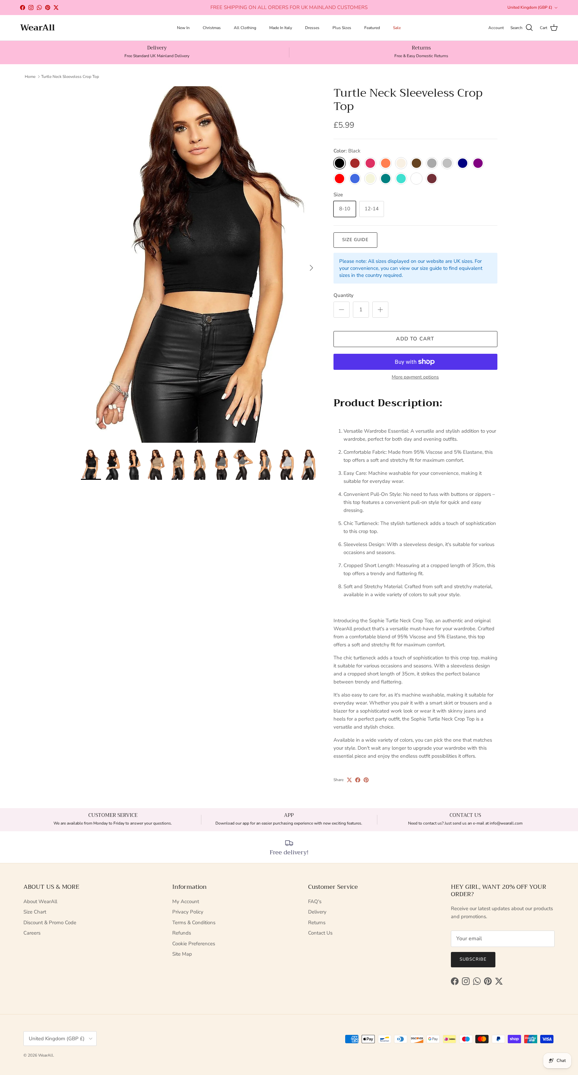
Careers (31, 933)
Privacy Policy (187, 911)
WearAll (45, 1055)
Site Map (182, 954)
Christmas (212, 27)
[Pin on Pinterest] (366, 779)
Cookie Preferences (193, 943)
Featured (372, 27)
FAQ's (314, 901)
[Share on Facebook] (357, 779)
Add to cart (415, 338)
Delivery (317, 911)
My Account (185, 901)
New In (183, 27)
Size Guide (355, 240)
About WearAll (40, 901)
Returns (316, 922)
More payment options (415, 377)
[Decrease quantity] (341, 310)
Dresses (312, 27)
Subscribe (473, 959)
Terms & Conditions (193, 922)
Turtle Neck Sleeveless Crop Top (70, 76)
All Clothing (245, 27)
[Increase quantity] (380, 310)
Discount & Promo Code (49, 922)
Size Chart (34, 911)
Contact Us (320, 933)
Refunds (181, 933)
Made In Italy (280, 27)
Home (30, 76)
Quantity (343, 295)
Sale (397, 27)
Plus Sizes (341, 27)
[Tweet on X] (349, 779)
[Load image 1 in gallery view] (200, 264)
